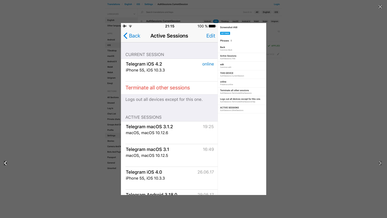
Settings (225, 33)
